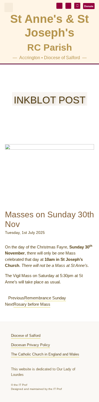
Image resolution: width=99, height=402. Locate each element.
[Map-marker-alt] (68, 6)
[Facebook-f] (77, 6)
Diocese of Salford (25, 335)
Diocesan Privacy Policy (30, 345)
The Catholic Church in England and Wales (45, 354)
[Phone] (59, 6)
